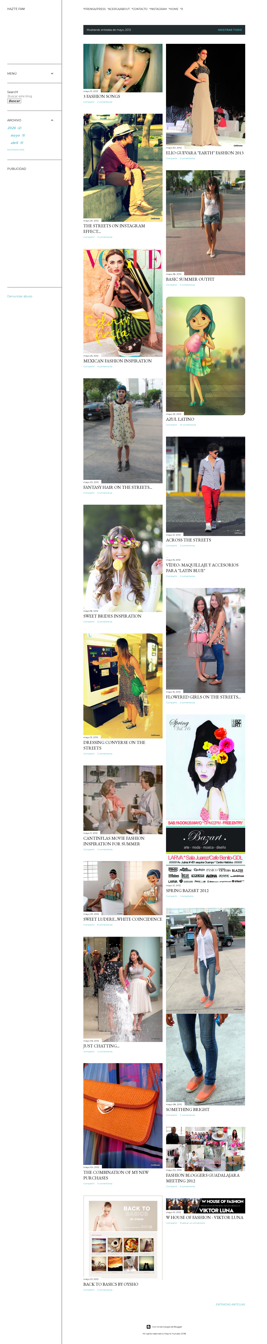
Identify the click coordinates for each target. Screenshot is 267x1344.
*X (181, 9)
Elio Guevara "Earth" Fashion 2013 (205, 153)
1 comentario (186, 896)
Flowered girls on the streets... (203, 697)
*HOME (173, 9)
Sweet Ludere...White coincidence (122, 919)
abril (16, 143)
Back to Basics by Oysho (110, 1284)
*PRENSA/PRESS (94, 9)
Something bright (188, 1109)
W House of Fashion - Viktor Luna (204, 1217)
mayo (17, 135)
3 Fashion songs (101, 96)
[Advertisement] (21, 225)
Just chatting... (101, 1046)
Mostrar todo (230, 30)
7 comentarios (187, 1115)
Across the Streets (188, 540)
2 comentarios (104, 102)
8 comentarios (104, 924)
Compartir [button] (89, 102)
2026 (13, 128)
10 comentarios (188, 424)
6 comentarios (104, 366)
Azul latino (180, 419)
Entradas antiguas (230, 1304)
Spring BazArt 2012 (187, 890)
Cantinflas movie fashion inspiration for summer (114, 841)
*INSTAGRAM (158, 9)
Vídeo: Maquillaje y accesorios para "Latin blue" (202, 567)
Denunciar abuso (19, 296)
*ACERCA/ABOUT (119, 9)
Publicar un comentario (192, 1223)
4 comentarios (104, 849)
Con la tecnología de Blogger (167, 1326)
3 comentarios (104, 237)
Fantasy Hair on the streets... (117, 487)
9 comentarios (187, 158)
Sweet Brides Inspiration (112, 616)
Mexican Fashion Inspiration (117, 361)
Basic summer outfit (190, 279)
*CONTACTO (139, 9)
